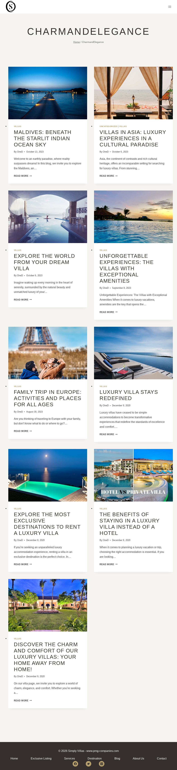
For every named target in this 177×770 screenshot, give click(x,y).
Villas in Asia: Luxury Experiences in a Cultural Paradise (133, 138)
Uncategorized (108, 126)
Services (69, 758)
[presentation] (47, 93)
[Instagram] (101, 764)
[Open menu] (169, 6)
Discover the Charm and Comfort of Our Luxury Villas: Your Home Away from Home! (46, 657)
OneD (20, 151)
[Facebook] (75, 764)
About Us (138, 758)
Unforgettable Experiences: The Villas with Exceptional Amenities (127, 268)
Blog (117, 758)
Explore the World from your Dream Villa (44, 262)
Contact (161, 758)
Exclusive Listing (41, 758)
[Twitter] (88, 764)
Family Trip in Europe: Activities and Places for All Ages (47, 398)
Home (14, 758)
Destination (95, 758)
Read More (23, 176)
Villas (17, 126)
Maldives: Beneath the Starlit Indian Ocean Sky (43, 138)
